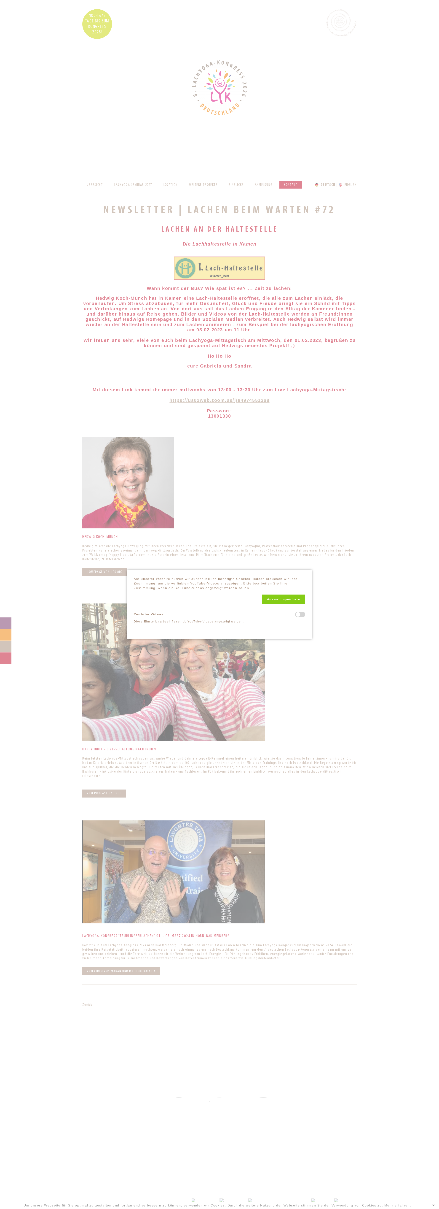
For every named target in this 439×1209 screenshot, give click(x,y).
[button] (283, 599)
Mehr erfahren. (397, 1205)
